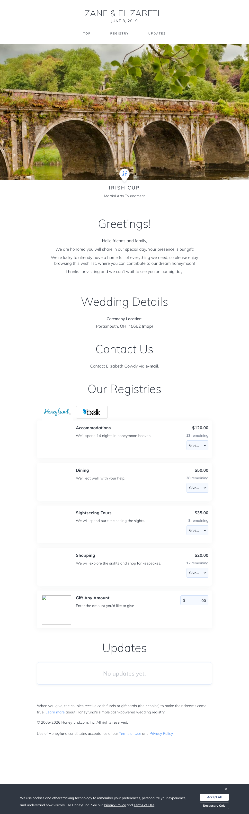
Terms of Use (130, 733)
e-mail (151, 366)
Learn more (55, 712)
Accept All (214, 797)
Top (87, 33)
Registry (119, 33)
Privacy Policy (161, 733)
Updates (157, 33)
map (147, 326)
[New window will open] (92, 412)
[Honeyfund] (57, 412)
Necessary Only (214, 805)
